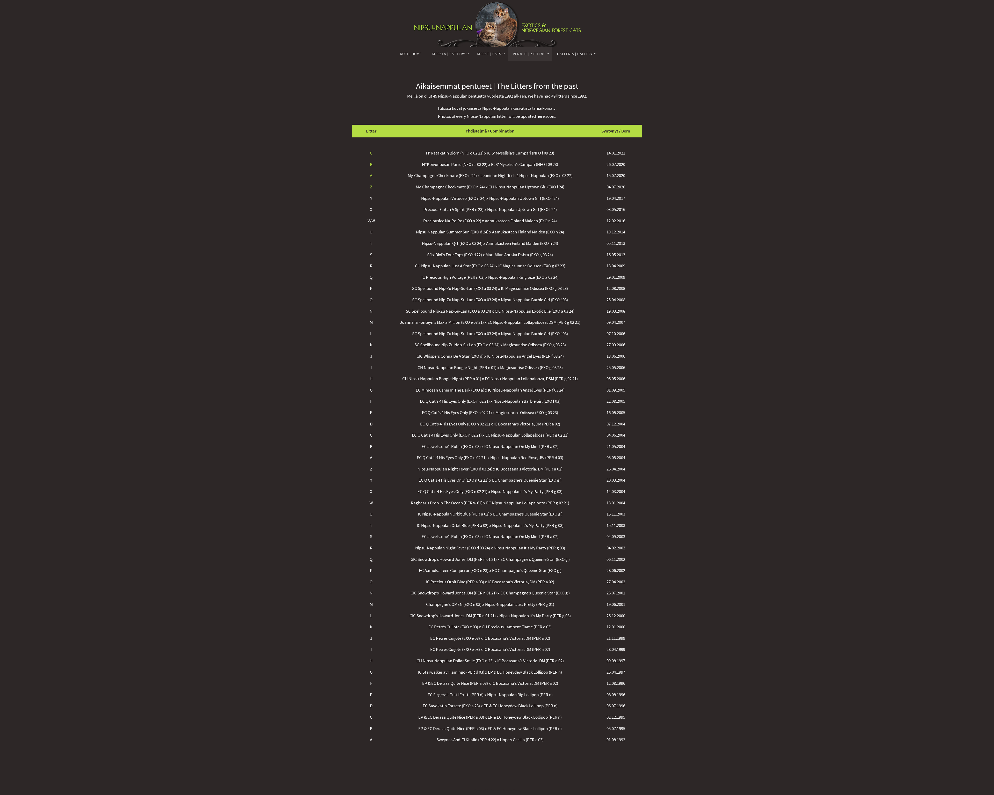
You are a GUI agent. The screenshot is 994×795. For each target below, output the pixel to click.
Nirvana (496, 790)
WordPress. (513, 790)
